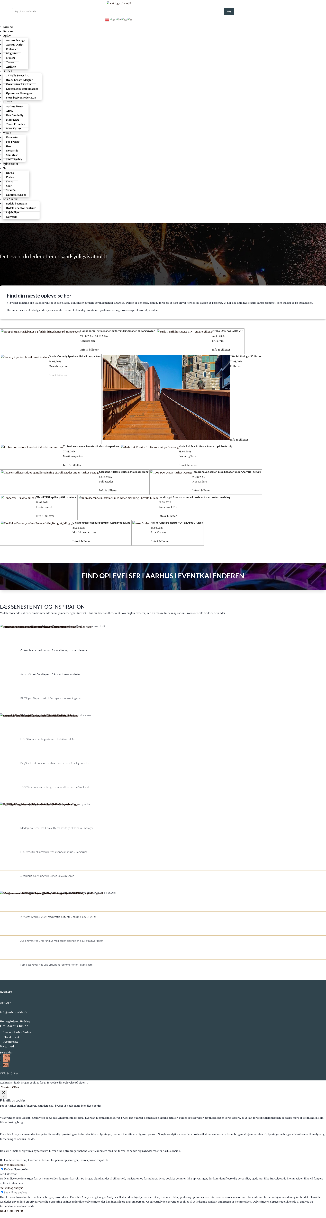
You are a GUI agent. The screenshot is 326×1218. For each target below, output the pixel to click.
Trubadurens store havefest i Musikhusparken (91, 446)
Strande (10, 190)
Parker (10, 177)
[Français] (118, 19)
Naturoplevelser (16, 194)
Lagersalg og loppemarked (22, 89)
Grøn (9, 146)
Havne (10, 172)
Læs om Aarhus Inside (17, 1032)
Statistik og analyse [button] (11, 1188)
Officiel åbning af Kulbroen (246, 356)
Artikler (11, 66)
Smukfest (11, 155)
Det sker (8, 31)
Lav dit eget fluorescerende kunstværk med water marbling (194, 497)
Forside (8, 27)
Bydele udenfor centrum (21, 208)
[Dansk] (107, 19)
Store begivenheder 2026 (21, 97)
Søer (9, 186)
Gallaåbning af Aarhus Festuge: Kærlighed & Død (101, 522)
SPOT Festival (14, 159)
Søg (229, 11)
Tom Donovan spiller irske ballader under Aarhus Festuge (226, 471)
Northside (12, 150)
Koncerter (12, 137)
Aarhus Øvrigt (14, 44)
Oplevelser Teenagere (19, 93)
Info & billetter (89, 349)
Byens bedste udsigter (19, 80)
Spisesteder (10, 164)
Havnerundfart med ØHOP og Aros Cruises (177, 522)
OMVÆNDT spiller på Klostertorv (56, 497)
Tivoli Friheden (15, 124)
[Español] (130, 19)
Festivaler (12, 49)
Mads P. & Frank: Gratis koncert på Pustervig (205, 446)
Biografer (12, 53)
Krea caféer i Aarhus (18, 84)
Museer (10, 58)
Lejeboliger (13, 212)
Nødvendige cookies (16, 1169)
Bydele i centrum (16, 203)
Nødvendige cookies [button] (12, 1165)
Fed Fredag (12, 142)
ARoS (9, 111)
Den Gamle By (14, 115)
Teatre (10, 62)
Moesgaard (12, 119)
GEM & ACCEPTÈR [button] (11, 1211)
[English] (113, 19)
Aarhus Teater (14, 106)
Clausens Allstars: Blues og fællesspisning (123, 471)
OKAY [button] (15, 1087)
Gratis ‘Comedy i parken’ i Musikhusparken (75, 356)
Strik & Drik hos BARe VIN (227, 330)
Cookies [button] (6, 1087)
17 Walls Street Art (17, 75)
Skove (9, 181)
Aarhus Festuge (15, 40)
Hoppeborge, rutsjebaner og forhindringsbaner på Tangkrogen (117, 330)
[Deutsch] (124, 19)
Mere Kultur (13, 128)
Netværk (11, 217)
